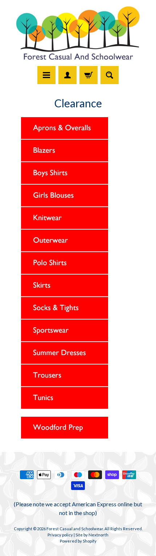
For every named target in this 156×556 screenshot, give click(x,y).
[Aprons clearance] (65, 136)
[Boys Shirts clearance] (65, 181)
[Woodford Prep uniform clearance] (65, 435)
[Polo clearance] (65, 271)
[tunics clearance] (65, 406)
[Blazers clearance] (65, 158)
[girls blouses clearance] (65, 203)
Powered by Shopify (78, 541)
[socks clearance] (65, 316)
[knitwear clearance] (65, 226)
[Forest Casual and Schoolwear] (78, 34)
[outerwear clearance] (65, 248)
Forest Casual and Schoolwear (74, 528)
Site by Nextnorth (91, 534)
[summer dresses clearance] (65, 361)
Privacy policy (60, 534)
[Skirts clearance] (65, 293)
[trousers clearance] (65, 383)
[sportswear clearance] (65, 338)
